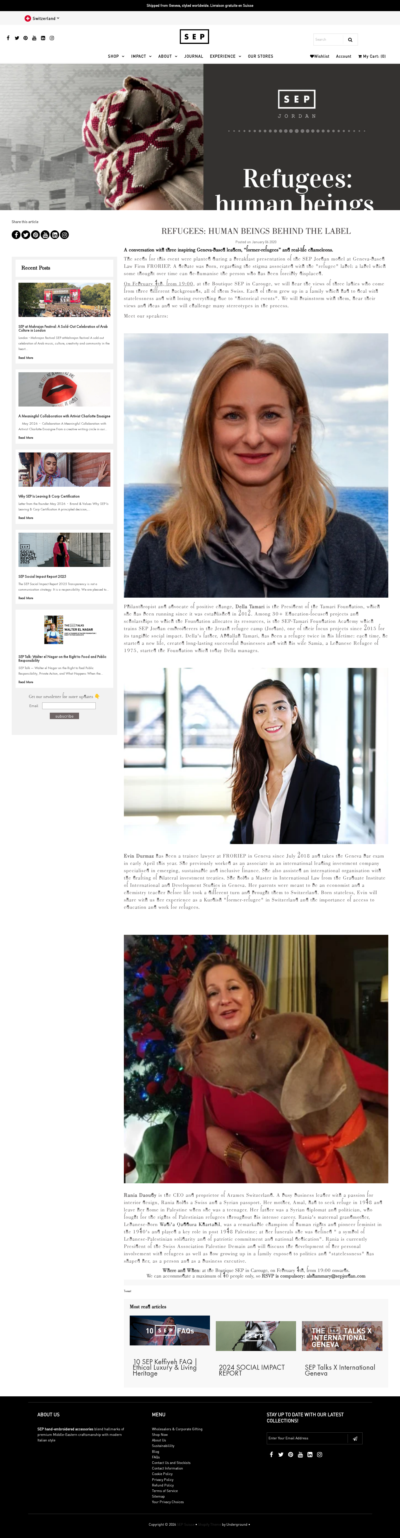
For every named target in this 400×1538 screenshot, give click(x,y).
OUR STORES (260, 56)
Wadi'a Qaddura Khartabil (190, 1224)
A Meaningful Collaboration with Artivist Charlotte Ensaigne (64, 416)
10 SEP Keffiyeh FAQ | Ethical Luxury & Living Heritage (165, 1367)
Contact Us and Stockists (171, 1462)
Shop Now (160, 1434)
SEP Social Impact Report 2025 (42, 576)
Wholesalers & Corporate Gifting (177, 1429)
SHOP (113, 56)
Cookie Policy (162, 1474)
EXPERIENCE (223, 56)
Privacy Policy (162, 1479)
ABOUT (165, 56)
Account (343, 56)
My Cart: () (374, 56)
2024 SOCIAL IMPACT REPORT (252, 1370)
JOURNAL (193, 56)
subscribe (64, 716)
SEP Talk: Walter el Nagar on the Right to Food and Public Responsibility (62, 658)
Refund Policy (163, 1485)
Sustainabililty (163, 1445)
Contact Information (167, 1468)
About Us (159, 1440)
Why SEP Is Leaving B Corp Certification (49, 496)
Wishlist (321, 56)
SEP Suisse (185, 1524)
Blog (155, 1451)
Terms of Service (165, 1491)
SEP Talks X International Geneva (340, 1370)
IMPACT (138, 56)
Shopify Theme (209, 1524)
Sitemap (158, 1496)
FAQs (156, 1457)
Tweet (127, 1291)
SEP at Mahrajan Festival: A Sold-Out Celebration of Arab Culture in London (63, 328)
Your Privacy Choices (168, 1502)
